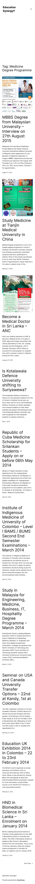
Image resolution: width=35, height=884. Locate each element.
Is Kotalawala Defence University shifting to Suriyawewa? (14, 380)
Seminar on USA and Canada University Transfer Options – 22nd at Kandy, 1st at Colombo (17, 689)
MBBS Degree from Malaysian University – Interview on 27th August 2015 (16, 129)
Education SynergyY (9, 876)
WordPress (21, 880)
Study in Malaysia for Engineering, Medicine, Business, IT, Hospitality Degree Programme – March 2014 (14, 609)
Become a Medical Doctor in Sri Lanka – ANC (16, 323)
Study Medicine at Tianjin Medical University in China (16, 230)
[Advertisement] (17, 39)
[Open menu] (31, 9)
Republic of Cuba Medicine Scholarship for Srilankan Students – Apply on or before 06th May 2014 (17, 448)
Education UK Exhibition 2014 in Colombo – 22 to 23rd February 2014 (17, 753)
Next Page (28, 863)
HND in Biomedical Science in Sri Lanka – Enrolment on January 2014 (14, 814)
